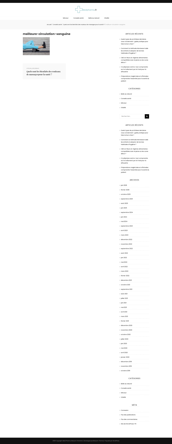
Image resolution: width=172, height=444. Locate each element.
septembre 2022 (127, 249)
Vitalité (106, 18)
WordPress (116, 441)
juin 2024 (124, 217)
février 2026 (125, 190)
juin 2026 (124, 185)
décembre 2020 (126, 325)
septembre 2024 (127, 212)
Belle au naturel (93, 18)
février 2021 (125, 321)
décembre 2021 (126, 280)
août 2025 (124, 203)
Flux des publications (128, 415)
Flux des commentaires (129, 419)
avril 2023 (124, 230)
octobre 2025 (126, 194)
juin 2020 (124, 343)
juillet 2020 (124, 339)
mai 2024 (124, 221)
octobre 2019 (125, 371)
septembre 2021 (126, 289)
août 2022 (124, 253)
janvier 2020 (125, 357)
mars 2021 (124, 316)
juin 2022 (124, 258)
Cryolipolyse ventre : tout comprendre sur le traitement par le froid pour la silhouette (134, 69)
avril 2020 (124, 353)
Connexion (124, 410)
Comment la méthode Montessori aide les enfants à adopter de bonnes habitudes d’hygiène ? (134, 50)
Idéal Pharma (67, 441)
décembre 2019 (126, 362)
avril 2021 (124, 312)
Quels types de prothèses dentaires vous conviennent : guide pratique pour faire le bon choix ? (134, 41)
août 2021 (124, 294)
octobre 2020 (126, 334)
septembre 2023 (127, 226)
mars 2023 (124, 235)
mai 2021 (124, 307)
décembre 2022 (126, 239)
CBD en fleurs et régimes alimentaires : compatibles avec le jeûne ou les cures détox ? (134, 60)
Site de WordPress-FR (128, 424)
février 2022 (125, 276)
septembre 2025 (127, 199)
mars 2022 (124, 271)
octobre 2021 (125, 285)
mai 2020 (124, 348)
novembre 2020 (126, 330)
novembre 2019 (126, 366)
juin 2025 (124, 208)
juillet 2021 (124, 298)
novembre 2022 (126, 244)
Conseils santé (78, 18)
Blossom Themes (98, 441)
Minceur (66, 18)
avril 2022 (124, 267)
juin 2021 (123, 303)
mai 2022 (124, 262)
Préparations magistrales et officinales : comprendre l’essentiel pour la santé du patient (135, 78)
